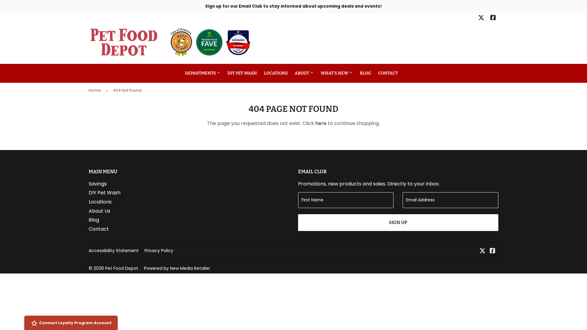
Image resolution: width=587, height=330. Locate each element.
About (302, 73)
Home (95, 90)
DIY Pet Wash (242, 73)
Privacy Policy (159, 251)
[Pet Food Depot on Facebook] (493, 18)
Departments (201, 73)
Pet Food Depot (121, 268)
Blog (365, 73)
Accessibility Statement (114, 251)
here (321, 123)
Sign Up (398, 222)
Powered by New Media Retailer (177, 268)
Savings (98, 183)
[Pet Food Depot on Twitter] (481, 18)
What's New (335, 73)
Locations (276, 73)
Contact (388, 73)
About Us (99, 211)
